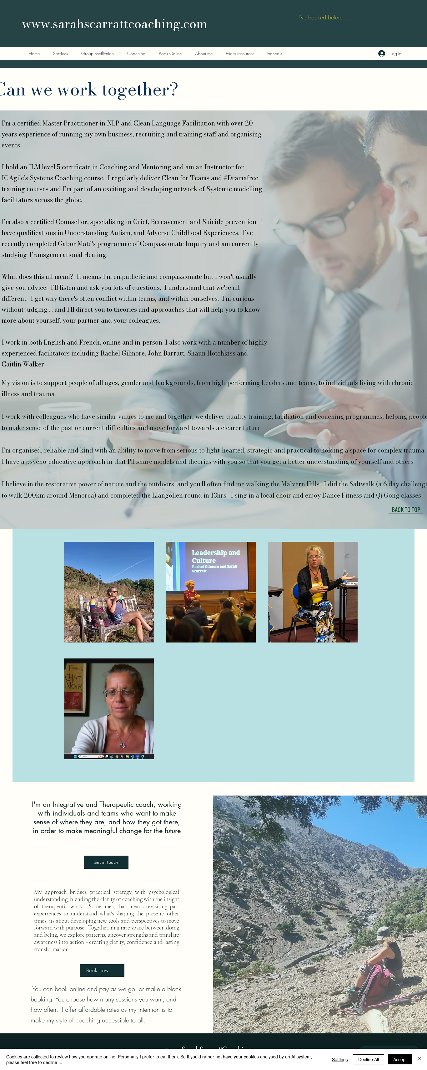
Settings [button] (340, 1059)
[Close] (419, 1059)
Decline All (368, 1059)
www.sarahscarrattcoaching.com (114, 23)
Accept (400, 1059)
